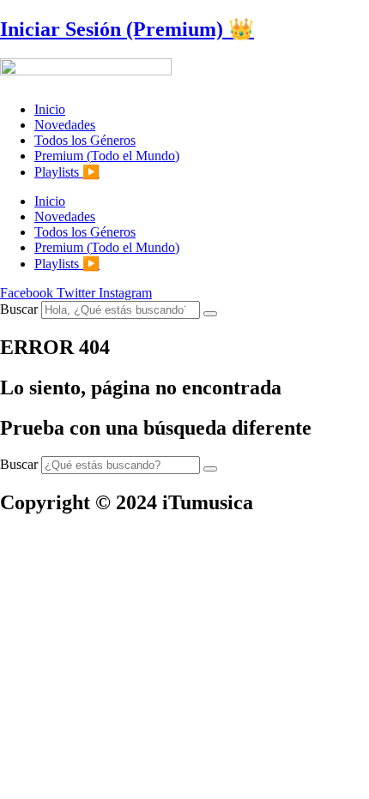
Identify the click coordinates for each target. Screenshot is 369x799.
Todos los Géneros (85, 140)
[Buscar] (210, 313)
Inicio (49, 109)
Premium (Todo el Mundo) (106, 155)
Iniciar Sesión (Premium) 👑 (127, 29)
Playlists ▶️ (67, 172)
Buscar (19, 309)
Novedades (64, 124)
